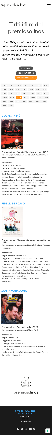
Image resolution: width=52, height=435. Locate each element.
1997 (46, 97)
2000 (26, 97)
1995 (11, 101)
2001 (19, 97)
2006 (46, 93)
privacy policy (25, 416)
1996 (4, 101)
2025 (11, 85)
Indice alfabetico (26, 73)
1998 (39, 97)
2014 (37, 89)
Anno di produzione (26, 78)
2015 (31, 89)
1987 (11, 105)
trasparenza (26, 421)
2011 (10, 93)
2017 (17, 89)
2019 (4, 89)
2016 (24, 89)
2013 (44, 89)
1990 (37, 101)
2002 (12, 97)
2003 (5, 97)
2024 (19, 85)
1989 (44, 101)
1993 (24, 101)
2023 (25, 85)
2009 (24, 93)
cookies (25, 419)
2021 (39, 85)
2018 (11, 89)
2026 (5, 85)
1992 (31, 101)
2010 (17, 93)
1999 (33, 97)
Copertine (26, 68)
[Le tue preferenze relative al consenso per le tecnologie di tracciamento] (47, 430)
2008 (32, 93)
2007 (39, 93)
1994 (17, 101)
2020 (46, 85)
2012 (4, 93)
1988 (4, 105)
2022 (32, 85)
